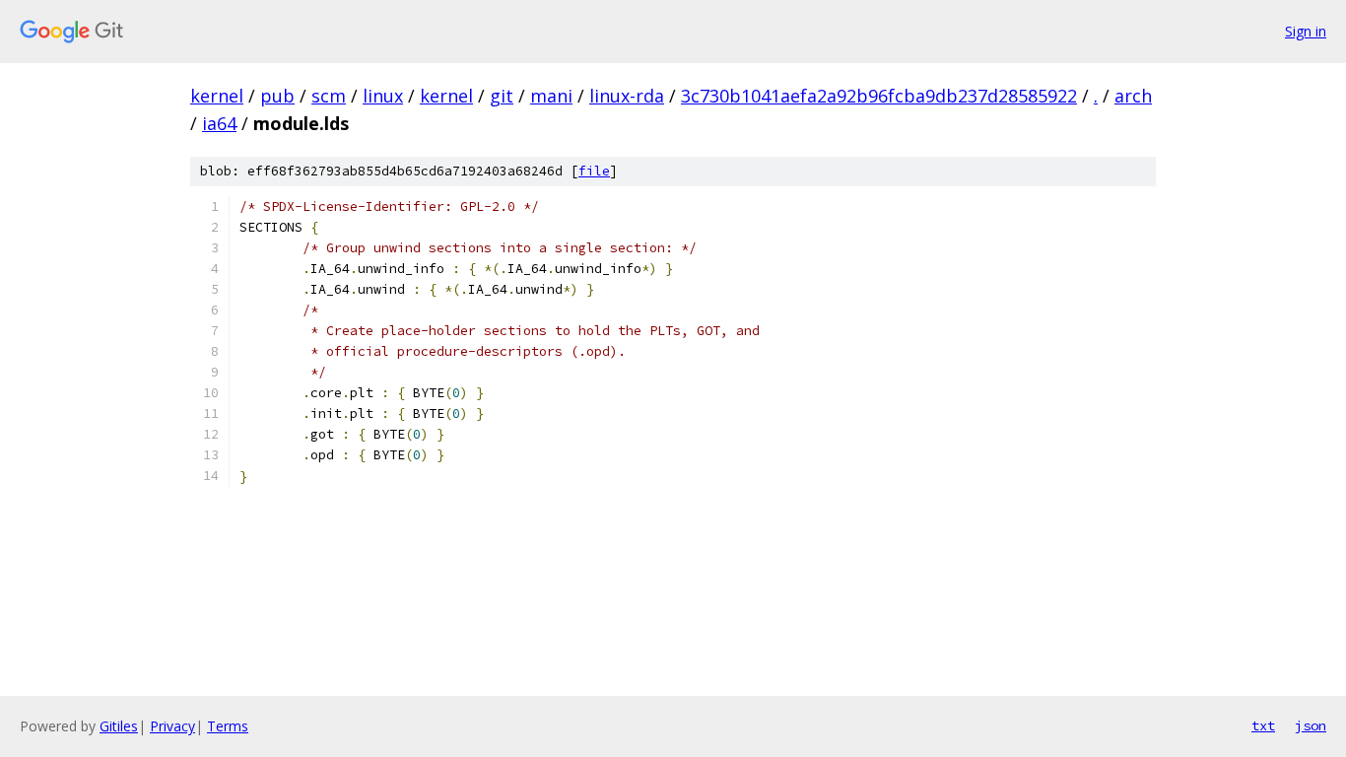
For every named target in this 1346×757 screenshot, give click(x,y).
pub (277, 95)
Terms (227, 726)
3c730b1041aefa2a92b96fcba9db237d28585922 (879, 95)
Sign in (1305, 31)
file (594, 171)
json (1310, 725)
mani (551, 95)
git (501, 95)
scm (328, 95)
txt (1263, 725)
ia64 (219, 123)
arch (1133, 95)
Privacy (172, 726)
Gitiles (119, 726)
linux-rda (626, 95)
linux (383, 95)
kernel (216, 95)
